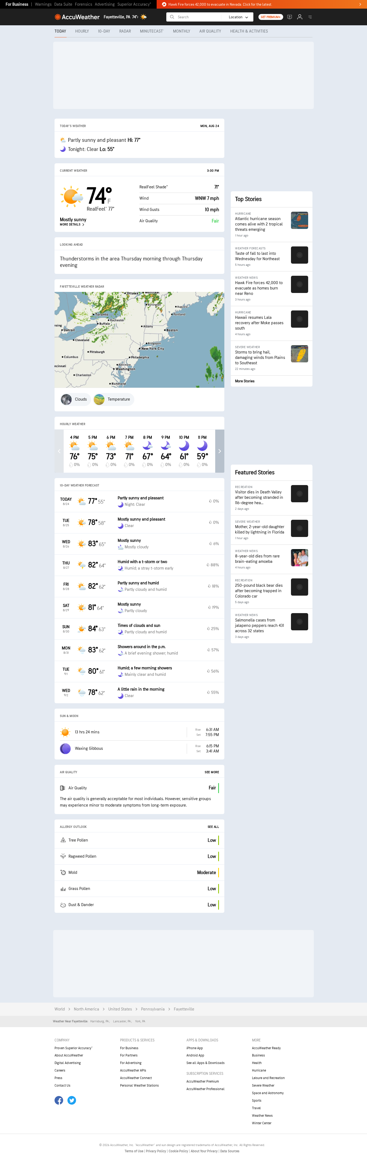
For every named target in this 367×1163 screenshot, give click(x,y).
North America (86, 1009)
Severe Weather (263, 1085)
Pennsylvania (153, 1009)
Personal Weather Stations (139, 1085)
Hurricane (259, 1070)
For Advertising (131, 1063)
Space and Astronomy (268, 1093)
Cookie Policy (179, 1151)
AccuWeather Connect (136, 1078)
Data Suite (63, 4)
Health (257, 1063)
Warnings (43, 4)
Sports (256, 1100)
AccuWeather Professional (205, 1089)
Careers (60, 1070)
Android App (195, 1055)
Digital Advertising (68, 1063)
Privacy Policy (156, 1151)
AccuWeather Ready (266, 1048)
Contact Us (62, 1085)
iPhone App (194, 1048)
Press (58, 1078)
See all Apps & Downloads (205, 1063)
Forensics (83, 4)
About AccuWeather (69, 1055)
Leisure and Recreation (268, 1078)
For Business (17, 4)
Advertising (105, 4)
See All (213, 827)
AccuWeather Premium (202, 1081)
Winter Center (261, 1123)
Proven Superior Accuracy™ (73, 1048)
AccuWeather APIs (133, 1070)
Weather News (262, 1115)
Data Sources (229, 1151)
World (60, 1009)
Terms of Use (134, 1151)
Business (258, 1055)
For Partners (129, 1055)
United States (120, 1009)
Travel (256, 1108)
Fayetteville (184, 1009)
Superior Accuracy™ (134, 4)
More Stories (244, 381)
